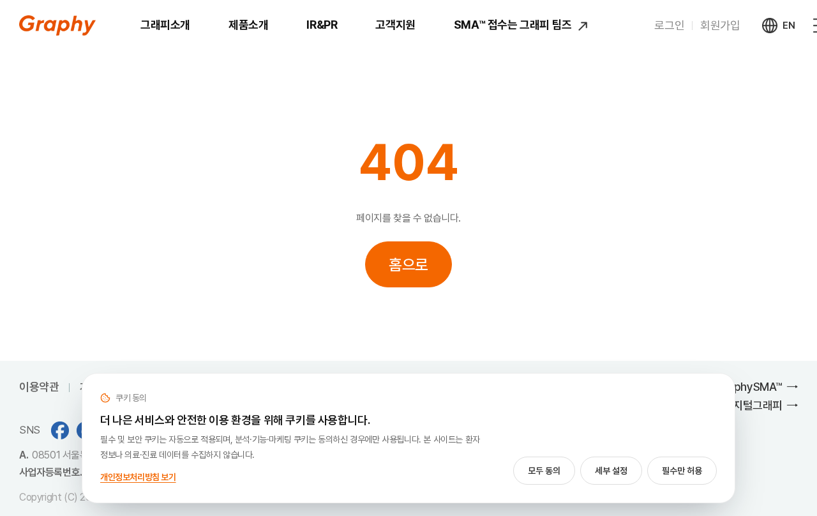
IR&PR (321, 24)
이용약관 (39, 386)
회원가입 (720, 25)
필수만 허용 (682, 471)
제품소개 (248, 24)
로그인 (669, 25)
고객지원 (395, 24)
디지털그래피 (753, 405)
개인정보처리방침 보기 (138, 477)
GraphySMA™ (749, 386)
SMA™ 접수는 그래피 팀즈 (514, 24)
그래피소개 (165, 24)
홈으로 (408, 264)
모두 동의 (544, 471)
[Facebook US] (60, 430)
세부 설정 (611, 471)
